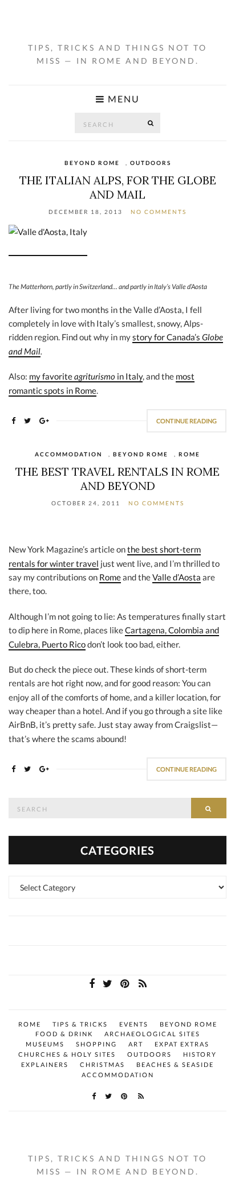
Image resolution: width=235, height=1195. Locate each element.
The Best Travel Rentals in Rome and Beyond (117, 478)
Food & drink (64, 1033)
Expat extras (182, 1044)
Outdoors (150, 162)
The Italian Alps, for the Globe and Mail (117, 187)
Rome (189, 454)
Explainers (44, 1064)
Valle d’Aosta (176, 577)
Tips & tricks (80, 1024)
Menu (122, 99)
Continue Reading (186, 421)
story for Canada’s (167, 337)
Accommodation (69, 454)
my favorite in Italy (86, 376)
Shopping (96, 1044)
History (200, 1054)
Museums (45, 1044)
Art (135, 1044)
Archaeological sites (152, 1033)
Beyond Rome (92, 162)
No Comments (159, 211)
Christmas (102, 1064)
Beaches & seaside (175, 1064)
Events (133, 1024)
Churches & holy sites (67, 1054)
